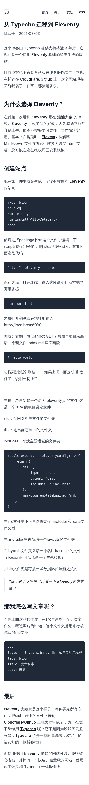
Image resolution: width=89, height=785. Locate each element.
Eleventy (39, 54)
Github (46, 79)
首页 (45, 12)
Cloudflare (29, 79)
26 (7, 12)
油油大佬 (64, 117)
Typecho (28, 728)
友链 (69, 12)
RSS (82, 12)
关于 (57, 12)
